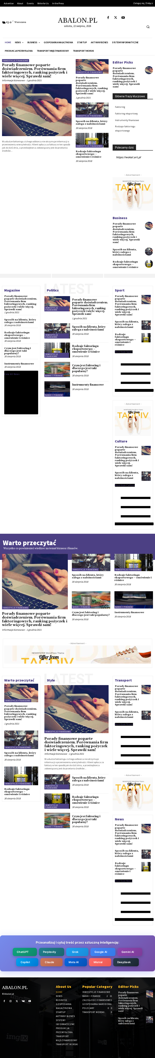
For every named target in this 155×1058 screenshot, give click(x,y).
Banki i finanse (54, 375)
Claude (49, 962)
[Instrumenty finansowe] (57, 388)
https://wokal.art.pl (128, 157)
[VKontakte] (23, 1001)
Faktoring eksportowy (126, 113)
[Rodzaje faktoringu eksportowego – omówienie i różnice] (92, 140)
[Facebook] (108, 18)
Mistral (98, 962)
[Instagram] (10, 1001)
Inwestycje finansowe (15, 60)
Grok (75, 951)
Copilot (25, 962)
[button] (148, 27)
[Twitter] (115, 18)
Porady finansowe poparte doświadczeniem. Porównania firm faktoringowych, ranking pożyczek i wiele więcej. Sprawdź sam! (34, 71)
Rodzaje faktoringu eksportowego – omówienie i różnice (88, 154)
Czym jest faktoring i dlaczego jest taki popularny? (17, 351)
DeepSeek (124, 962)
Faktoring (120, 107)
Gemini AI (127, 951)
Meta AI (74, 962)
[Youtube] (123, 18)
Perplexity (49, 951)
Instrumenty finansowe (127, 120)
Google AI (100, 951)
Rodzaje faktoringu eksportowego (125, 128)
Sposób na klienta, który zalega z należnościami (91, 122)
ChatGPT (23, 951)
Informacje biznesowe (13, 80)
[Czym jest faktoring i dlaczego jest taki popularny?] (57, 369)
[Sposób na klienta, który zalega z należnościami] (92, 110)
